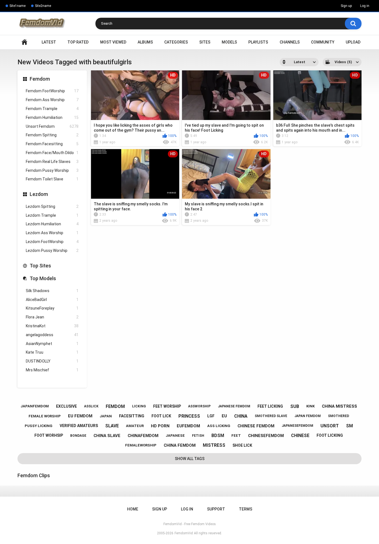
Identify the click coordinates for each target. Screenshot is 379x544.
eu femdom (80, 415)
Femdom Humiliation (52, 117)
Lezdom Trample (52, 215)
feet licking (270, 406)
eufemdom (188, 425)
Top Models (43, 278)
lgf (210, 416)
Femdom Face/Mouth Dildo (52, 152)
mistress (214, 445)
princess (189, 416)
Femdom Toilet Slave (52, 179)
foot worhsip (48, 435)
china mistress (339, 406)
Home (24, 42)
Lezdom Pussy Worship (52, 250)
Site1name (17, 6)
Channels (290, 42)
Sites (204, 42)
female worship (45, 416)
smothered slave (271, 416)
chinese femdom (255, 425)
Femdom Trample (52, 108)
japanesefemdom (297, 426)
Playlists (258, 42)
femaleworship (140, 445)
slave (112, 425)
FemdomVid (184, 533)
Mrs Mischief (52, 370)
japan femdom (307, 416)
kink (310, 406)
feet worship (167, 406)
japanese (175, 435)
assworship (199, 406)
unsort (329, 425)
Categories (176, 42)
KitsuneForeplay (52, 308)
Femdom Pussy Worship (52, 170)
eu (224, 415)
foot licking (330, 435)
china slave (107, 435)
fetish (198, 436)
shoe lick (242, 445)
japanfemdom (35, 406)
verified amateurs (79, 425)
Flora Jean (52, 317)
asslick (91, 406)
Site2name (43, 6)
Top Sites (40, 266)
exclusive (66, 406)
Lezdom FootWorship (52, 241)
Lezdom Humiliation (52, 224)
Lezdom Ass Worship (52, 233)
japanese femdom (234, 406)
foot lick (161, 416)
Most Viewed (113, 42)
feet (236, 435)
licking (139, 406)
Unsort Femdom (52, 126)
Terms (245, 509)
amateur (135, 426)
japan (106, 416)
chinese (300, 435)
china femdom (180, 445)
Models (229, 42)
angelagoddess (52, 335)
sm (349, 425)
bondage (78, 436)
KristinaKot (52, 326)
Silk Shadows (52, 290)
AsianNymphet (52, 343)
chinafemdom (143, 435)
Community (322, 42)
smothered (338, 416)
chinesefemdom (266, 435)
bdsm (217, 435)
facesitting (131, 416)
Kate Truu (52, 352)
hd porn (160, 425)
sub (294, 406)
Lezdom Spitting (52, 206)
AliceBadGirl (52, 299)
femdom (115, 406)
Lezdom (39, 194)
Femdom (40, 79)
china (240, 416)
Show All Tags (189, 458)
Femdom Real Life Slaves (52, 161)
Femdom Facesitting (52, 144)
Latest (49, 42)
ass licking (218, 426)
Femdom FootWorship (52, 91)
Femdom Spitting (52, 135)
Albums (145, 42)
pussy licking (38, 426)
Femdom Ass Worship (52, 100)
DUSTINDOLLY (52, 361)
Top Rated (78, 42)
